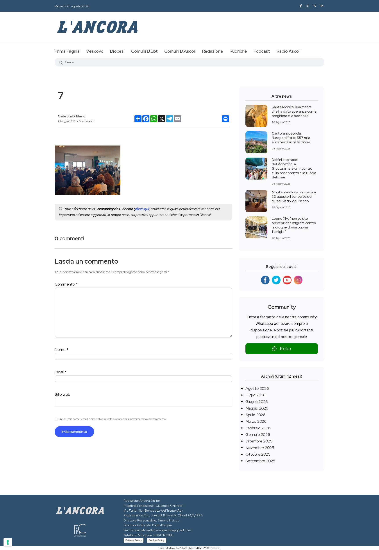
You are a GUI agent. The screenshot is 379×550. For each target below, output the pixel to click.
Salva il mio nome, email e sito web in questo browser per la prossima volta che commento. (112, 419)
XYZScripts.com (211, 548)
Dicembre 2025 (258, 441)
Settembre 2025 (260, 460)
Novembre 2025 (259, 447)
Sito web (62, 394)
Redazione (212, 51)
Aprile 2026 (255, 414)
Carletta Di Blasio (72, 116)
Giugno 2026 (256, 401)
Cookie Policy (156, 540)
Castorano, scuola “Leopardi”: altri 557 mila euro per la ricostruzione (291, 137)
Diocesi (117, 51)
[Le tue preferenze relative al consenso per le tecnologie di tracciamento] (8, 542)
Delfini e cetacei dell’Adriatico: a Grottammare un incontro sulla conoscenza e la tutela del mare (294, 168)
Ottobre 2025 (257, 454)
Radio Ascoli (288, 51)
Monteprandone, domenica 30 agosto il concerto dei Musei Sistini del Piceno (294, 196)
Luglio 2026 (255, 394)
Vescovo (95, 51)
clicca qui (142, 209)
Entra (284, 348)
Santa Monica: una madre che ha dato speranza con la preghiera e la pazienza (294, 111)
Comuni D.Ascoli (180, 51)
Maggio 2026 (256, 408)
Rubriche (238, 51)
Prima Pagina (67, 51)
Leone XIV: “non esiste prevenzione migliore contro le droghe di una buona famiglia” (294, 225)
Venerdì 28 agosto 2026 (72, 6)
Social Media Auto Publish (173, 548)
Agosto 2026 (257, 388)
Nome (61, 349)
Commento (66, 284)
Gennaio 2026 (257, 434)
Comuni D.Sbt (144, 51)
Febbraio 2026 (258, 427)
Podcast (262, 51)
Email (60, 371)
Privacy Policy (133, 540)
